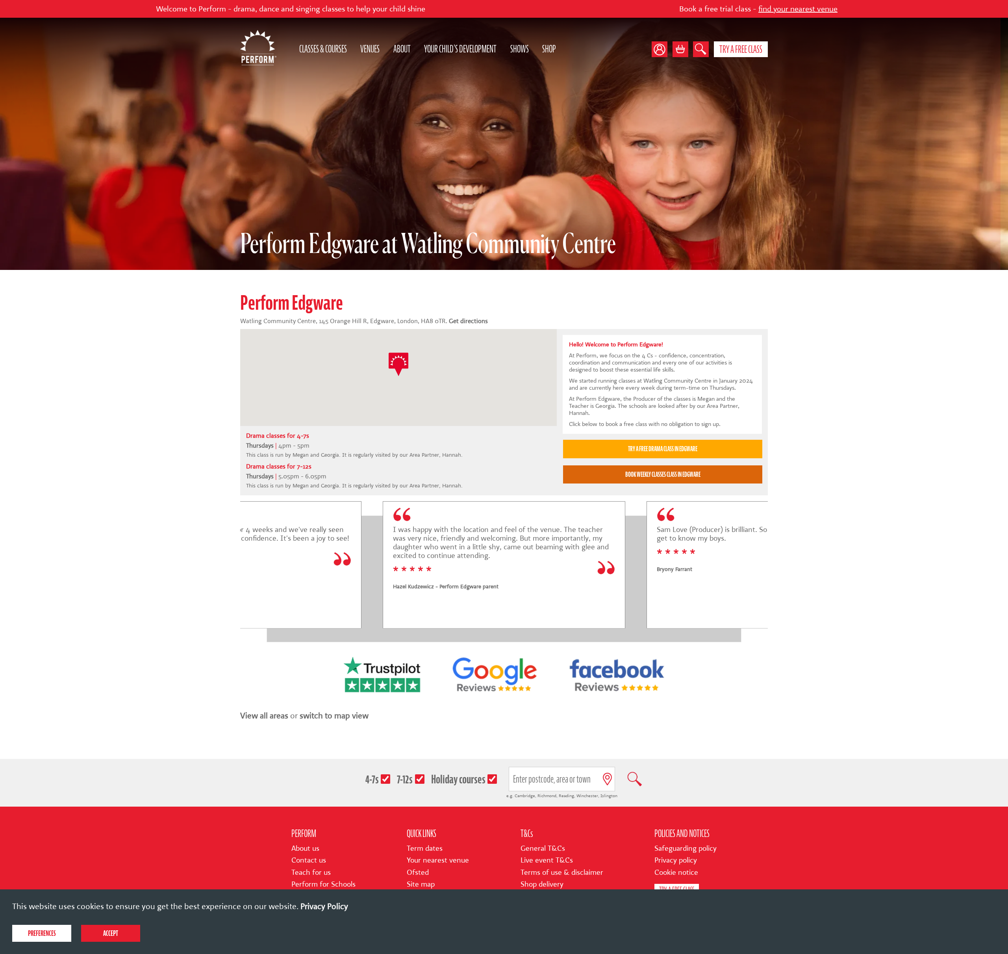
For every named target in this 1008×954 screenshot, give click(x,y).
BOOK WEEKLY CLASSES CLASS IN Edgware (662, 474)
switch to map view (334, 715)
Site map (421, 884)
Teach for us (311, 872)
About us (305, 848)
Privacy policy (675, 860)
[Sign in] (662, 49)
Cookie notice (676, 872)
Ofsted (418, 872)
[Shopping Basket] (680, 49)
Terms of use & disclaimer (562, 872)
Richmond (546, 795)
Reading (566, 795)
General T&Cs (543, 848)
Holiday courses (458, 779)
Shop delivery (542, 884)
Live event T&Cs (547, 860)
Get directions (468, 321)
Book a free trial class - (657, 8)
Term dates (425, 848)
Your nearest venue (438, 860)
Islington (608, 795)
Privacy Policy (324, 906)
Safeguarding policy (685, 848)
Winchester (587, 795)
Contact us (308, 860)
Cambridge (525, 795)
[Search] (701, 49)
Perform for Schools (323, 884)
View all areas (264, 715)
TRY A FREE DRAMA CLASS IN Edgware (662, 448)
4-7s (372, 779)
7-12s (405, 779)
